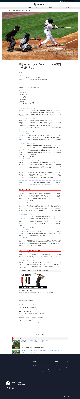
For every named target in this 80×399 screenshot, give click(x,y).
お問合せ (67, 367)
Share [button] (21, 72)
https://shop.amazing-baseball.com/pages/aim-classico (32, 313)
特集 (43, 365)
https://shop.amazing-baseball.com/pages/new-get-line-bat (34, 309)
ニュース (8, 10)
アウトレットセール (45, 367)
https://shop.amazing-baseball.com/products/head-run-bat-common (36, 292)
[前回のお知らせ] (26, 1)
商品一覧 (34, 365)
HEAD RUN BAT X (36, 367)
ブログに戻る (41, 334)
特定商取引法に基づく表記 (25, 396)
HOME (4, 10)
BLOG (56, 367)
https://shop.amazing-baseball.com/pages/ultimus (31, 317)
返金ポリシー (8, 396)
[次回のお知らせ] (53, 1)
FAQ (66, 365)
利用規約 (19, 396)
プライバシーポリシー (14, 396)
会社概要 (56, 365)
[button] (35, 8)
